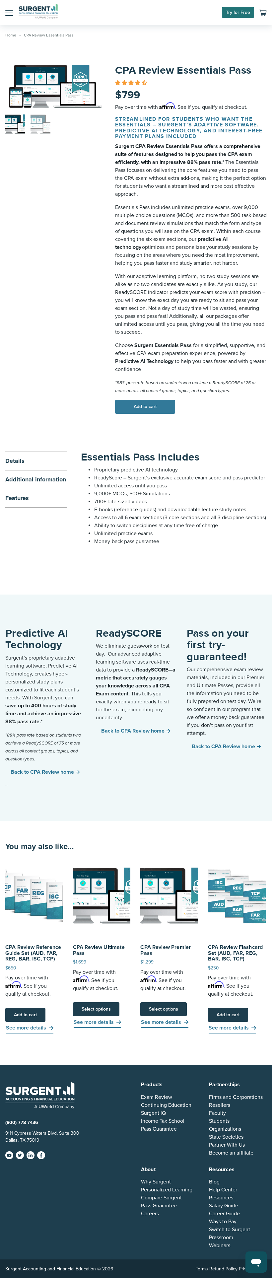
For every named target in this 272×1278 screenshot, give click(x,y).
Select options (96, 1009)
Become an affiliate (231, 1153)
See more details (26, 1028)
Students (219, 1121)
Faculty (217, 1113)
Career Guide (224, 1213)
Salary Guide (223, 1205)
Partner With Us (227, 1145)
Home (10, 35)
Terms (202, 1269)
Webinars (219, 1245)
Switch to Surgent (229, 1229)
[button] (9, 13)
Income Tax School (162, 1121)
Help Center (223, 1189)
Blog (214, 1181)
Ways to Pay (223, 1221)
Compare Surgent (161, 1197)
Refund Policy (223, 1269)
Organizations (225, 1129)
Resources (221, 1197)
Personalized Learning (166, 1189)
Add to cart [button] (25, 1015)
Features (17, 498)
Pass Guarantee (159, 1129)
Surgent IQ (153, 1113)
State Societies (226, 1137)
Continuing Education (166, 1105)
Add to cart (145, 406)
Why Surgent (156, 1181)
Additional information (35, 479)
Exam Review (156, 1097)
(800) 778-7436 (21, 1122)
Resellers (219, 1105)
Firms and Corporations (236, 1097)
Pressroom (221, 1237)
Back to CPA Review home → (45, 772)
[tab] (36, 479)
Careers (150, 1213)
